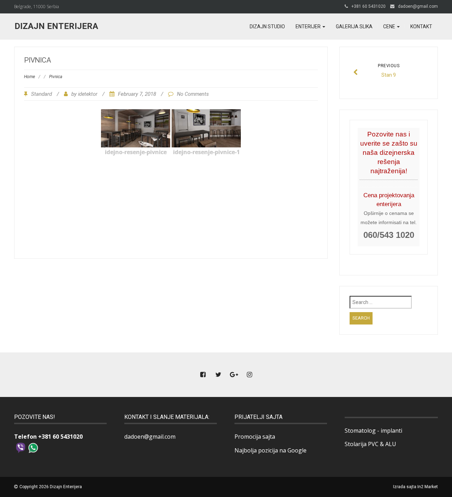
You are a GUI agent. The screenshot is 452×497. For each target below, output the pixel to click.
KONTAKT (421, 26)
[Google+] (234, 375)
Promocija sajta (254, 436)
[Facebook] (203, 375)
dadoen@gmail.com (418, 6)
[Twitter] (218, 375)
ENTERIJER (309, 26)
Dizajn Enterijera (56, 26)
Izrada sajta (404, 486)
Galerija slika (354, 26)
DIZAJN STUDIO (267, 26)
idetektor (87, 94)
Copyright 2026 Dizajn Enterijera (50, 486)
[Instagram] (249, 375)
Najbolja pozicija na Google (270, 450)
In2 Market (427, 486)
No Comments (193, 94)
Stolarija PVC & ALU (370, 444)
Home (29, 76)
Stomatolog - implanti (373, 430)
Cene (389, 26)
